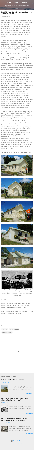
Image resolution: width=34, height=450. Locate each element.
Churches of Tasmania (17, 3)
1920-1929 (5, 329)
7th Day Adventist (14, 329)
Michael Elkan (20, 443)
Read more (29, 393)
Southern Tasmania (7, 332)
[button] (32, 12)
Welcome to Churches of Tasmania (12, 380)
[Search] (32, 3)
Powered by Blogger (18, 440)
